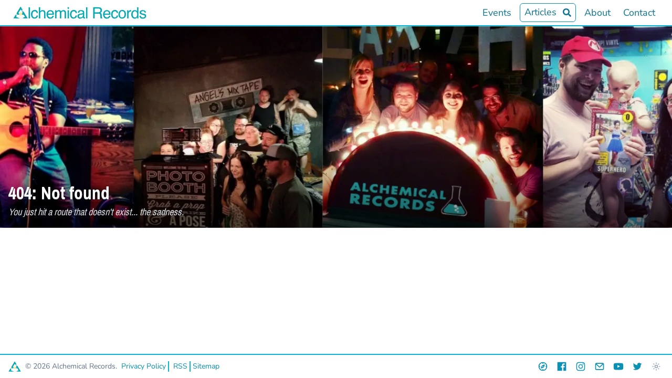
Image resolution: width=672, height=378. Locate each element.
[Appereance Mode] (656, 366)
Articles (540, 12)
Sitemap (206, 366)
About (597, 12)
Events (496, 12)
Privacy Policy (143, 366)
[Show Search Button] (567, 13)
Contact (639, 12)
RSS (180, 366)
